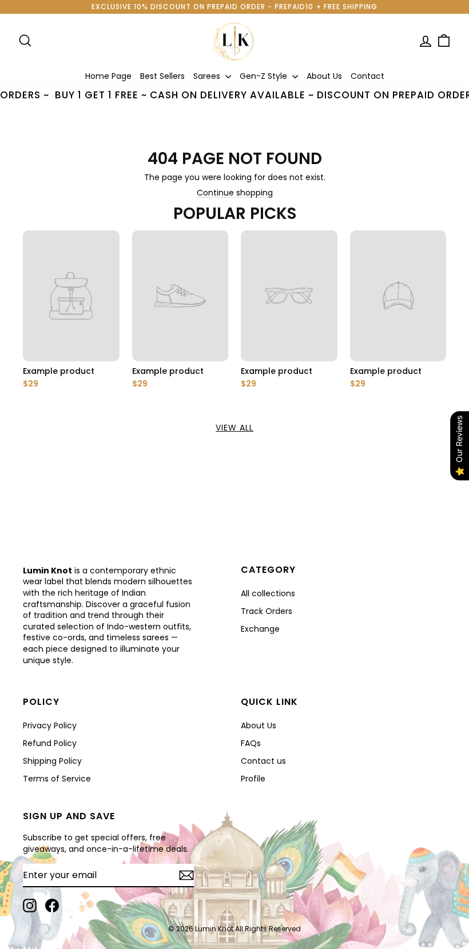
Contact (367, 76)
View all (234, 427)
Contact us (263, 761)
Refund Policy (50, 743)
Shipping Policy (52, 761)
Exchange (260, 629)
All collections (268, 593)
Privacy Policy (50, 725)
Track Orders (266, 611)
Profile (253, 778)
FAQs (251, 743)
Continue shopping (235, 192)
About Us (324, 76)
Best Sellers (162, 76)
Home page (108, 76)
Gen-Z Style (264, 76)
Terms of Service (57, 778)
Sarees (207, 76)
